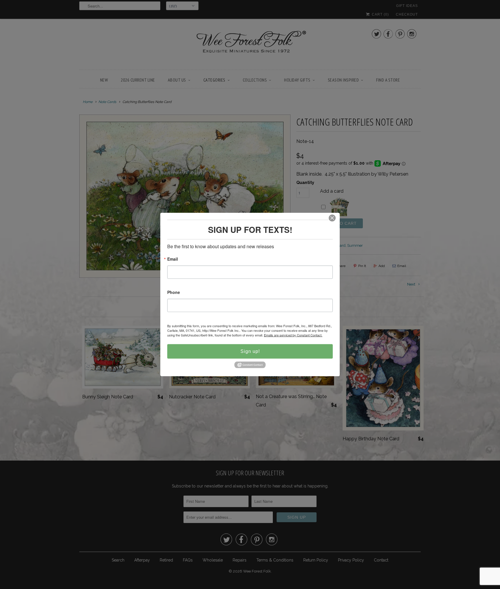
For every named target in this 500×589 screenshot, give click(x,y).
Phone (173, 292)
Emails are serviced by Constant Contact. (293, 335)
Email (172, 259)
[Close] (332, 218)
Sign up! (250, 351)
